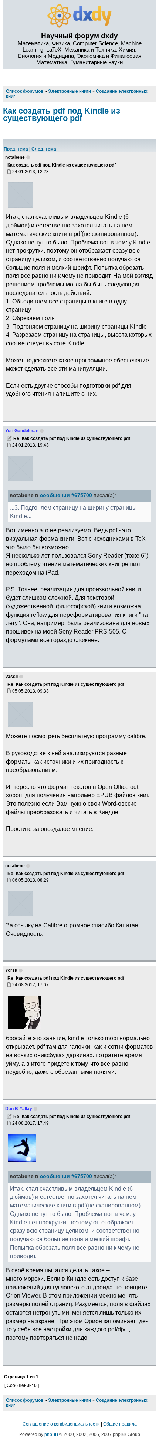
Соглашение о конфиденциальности (61, 1424)
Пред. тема (16, 149)
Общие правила (120, 1424)
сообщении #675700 (66, 495)
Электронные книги (69, 1400)
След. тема (43, 149)
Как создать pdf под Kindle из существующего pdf (61, 114)
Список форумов (24, 1400)
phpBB (51, 1434)
